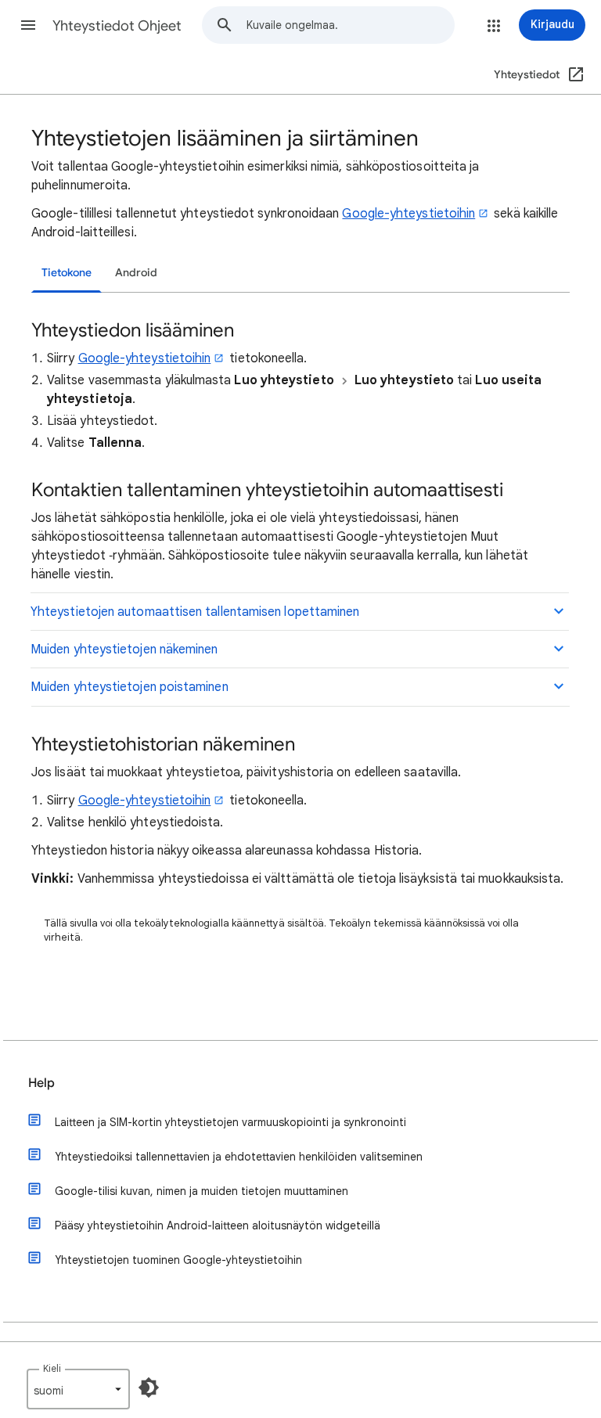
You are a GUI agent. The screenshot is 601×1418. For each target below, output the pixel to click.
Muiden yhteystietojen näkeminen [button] (124, 649)
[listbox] (78, 1389)
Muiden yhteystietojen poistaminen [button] (130, 687)
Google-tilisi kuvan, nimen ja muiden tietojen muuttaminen (201, 1191)
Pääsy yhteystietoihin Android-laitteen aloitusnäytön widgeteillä (217, 1225)
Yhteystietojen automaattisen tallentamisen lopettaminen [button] (195, 612)
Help (41, 1083)
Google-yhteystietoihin (408, 213)
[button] (28, 25)
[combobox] (350, 25)
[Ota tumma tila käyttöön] (148, 1387)
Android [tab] (136, 272)
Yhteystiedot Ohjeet (117, 25)
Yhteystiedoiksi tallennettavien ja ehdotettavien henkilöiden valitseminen (239, 1157)
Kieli (52, 1368)
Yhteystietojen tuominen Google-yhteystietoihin (178, 1260)
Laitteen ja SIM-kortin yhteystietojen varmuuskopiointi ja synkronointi (230, 1122)
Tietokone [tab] (66, 272)
